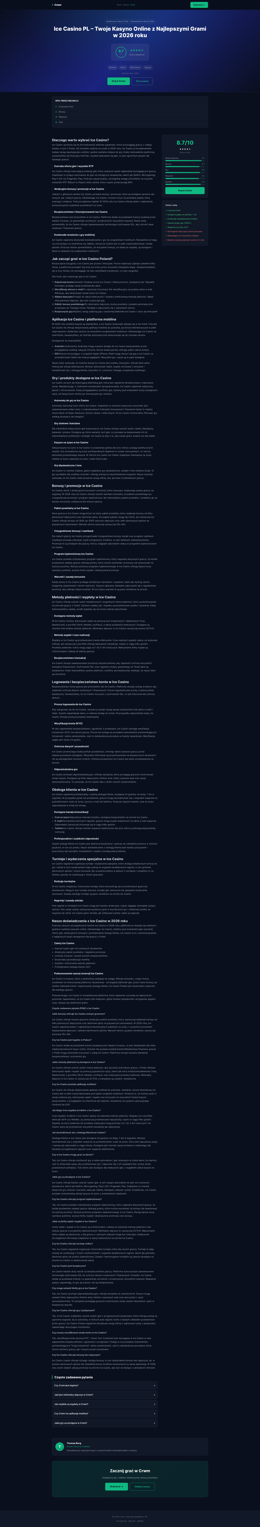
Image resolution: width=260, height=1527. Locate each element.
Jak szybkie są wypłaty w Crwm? (71, 1404)
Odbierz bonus (142, 1486)
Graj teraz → (199, 5)
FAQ (61, 122)
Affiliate (140, 1521)
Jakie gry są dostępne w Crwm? (70, 1423)
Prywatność (121, 1521)
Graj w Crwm (119, 81)
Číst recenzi (142, 81)
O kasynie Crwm (65, 106)
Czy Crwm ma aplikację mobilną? (71, 1413)
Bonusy (62, 112)
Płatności (63, 117)
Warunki (132, 1521)
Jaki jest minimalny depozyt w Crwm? (73, 1394)
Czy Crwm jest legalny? (66, 1385)
